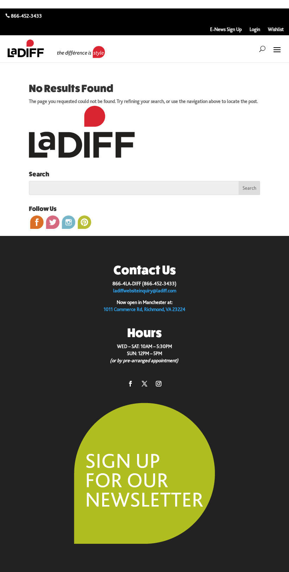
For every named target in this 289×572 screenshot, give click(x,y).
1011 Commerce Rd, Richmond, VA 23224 (144, 309)
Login (255, 29)
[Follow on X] (144, 383)
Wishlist (276, 29)
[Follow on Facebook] (130, 383)
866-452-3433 (26, 16)
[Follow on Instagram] (158, 383)
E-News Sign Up (226, 29)
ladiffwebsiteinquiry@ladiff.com (144, 290)
